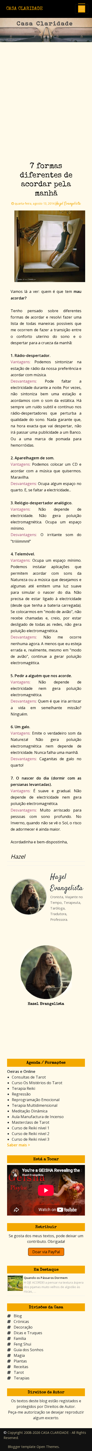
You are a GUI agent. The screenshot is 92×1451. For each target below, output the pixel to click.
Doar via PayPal (46, 1251)
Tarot (19, 1372)
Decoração (23, 1327)
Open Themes (48, 1446)
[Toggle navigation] (81, 9)
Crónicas (21, 1321)
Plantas (20, 1361)
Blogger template (22, 1446)
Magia (19, 1355)
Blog (18, 1315)
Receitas (21, 1366)
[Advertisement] (46, 111)
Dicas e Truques (28, 1332)
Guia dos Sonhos (28, 1349)
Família (20, 1338)
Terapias (21, 1378)
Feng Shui (22, 1344)
